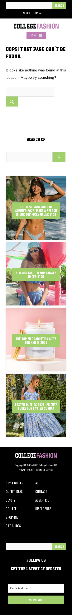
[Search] (59, 5)
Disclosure (43, 508)
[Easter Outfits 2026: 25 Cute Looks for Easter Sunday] (36, 436)
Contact (39, 13)
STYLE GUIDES (14, 483)
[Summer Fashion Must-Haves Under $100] (36, 304)
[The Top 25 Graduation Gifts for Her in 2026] (36, 370)
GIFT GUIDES (13, 525)
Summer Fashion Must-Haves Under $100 (36, 275)
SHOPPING (12, 517)
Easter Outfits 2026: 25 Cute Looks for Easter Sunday (36, 406)
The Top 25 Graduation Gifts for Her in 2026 (36, 340)
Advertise (42, 500)
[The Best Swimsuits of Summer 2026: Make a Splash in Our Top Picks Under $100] (36, 238)
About (26, 13)
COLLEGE (11, 508)
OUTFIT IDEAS (14, 491)
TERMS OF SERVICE (44, 469)
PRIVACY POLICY (26, 469)
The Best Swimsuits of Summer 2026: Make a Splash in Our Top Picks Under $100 (36, 211)
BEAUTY (10, 500)
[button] (33, 35)
